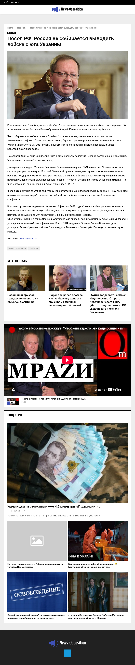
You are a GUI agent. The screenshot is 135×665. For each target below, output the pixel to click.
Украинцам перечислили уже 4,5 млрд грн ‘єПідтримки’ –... (53, 506)
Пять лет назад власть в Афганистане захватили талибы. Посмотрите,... (35, 565)
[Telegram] (67, 653)
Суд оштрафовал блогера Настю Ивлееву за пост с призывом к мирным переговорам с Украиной (66, 300)
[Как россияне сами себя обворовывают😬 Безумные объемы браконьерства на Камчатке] (98, 541)
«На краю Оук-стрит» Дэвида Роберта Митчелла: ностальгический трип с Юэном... (96, 616)
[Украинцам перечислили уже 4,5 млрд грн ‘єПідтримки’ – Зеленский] (67, 463)
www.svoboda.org (28, 238)
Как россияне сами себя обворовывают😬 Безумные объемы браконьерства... (93, 565)
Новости (11, 33)
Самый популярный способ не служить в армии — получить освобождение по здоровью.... (36, 616)
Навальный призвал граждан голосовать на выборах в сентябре (22, 298)
